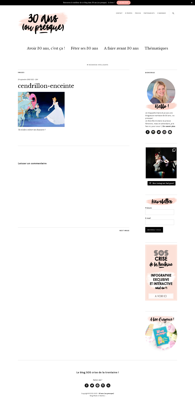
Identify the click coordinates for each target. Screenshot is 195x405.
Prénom (148, 208)
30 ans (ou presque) (106, 393)
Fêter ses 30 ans (84, 48)
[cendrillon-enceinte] (41, 126)
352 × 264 (34, 79)
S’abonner (161, 13)
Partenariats (149, 13)
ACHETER (123, 3)
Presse (138, 13)
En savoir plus (169, 126)
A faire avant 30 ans (121, 48)
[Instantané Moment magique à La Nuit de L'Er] (161, 163)
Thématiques (156, 48)
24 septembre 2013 (24, 79)
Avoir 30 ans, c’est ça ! (46, 48)
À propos (128, 13)
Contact (119, 13)
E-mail (148, 218)
